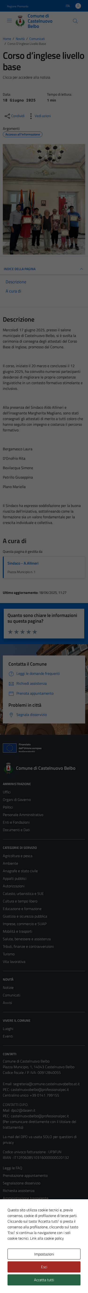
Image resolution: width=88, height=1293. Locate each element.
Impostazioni (44, 1254)
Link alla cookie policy (47, 1238)
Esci (44, 1267)
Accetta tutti (44, 1280)
